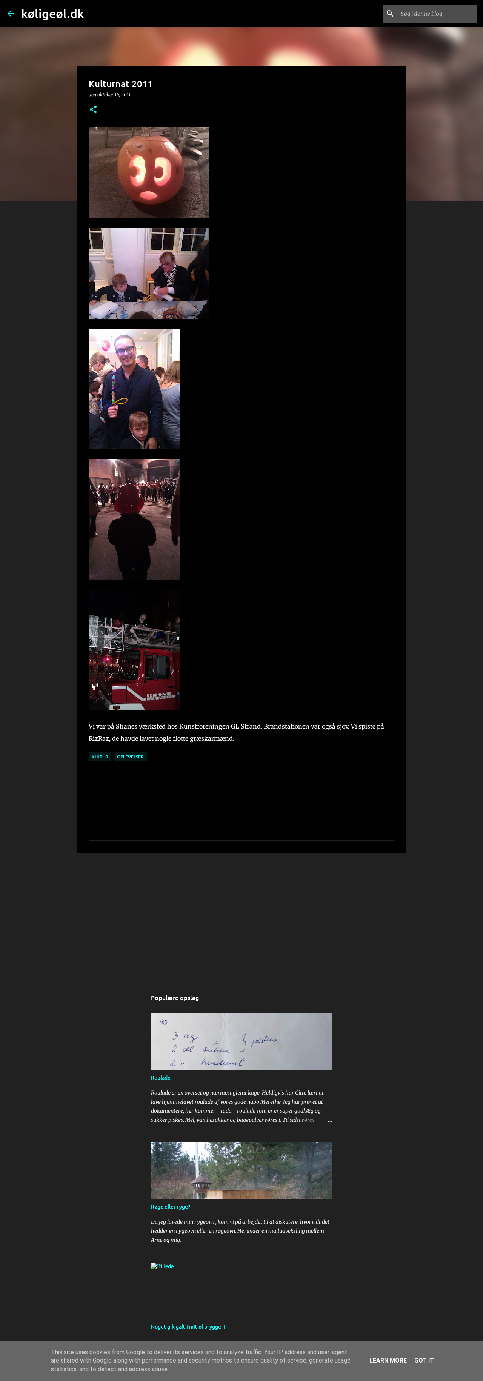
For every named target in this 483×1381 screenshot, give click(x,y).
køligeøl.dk (52, 13)
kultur (100, 757)
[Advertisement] (241, 917)
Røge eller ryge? (170, 1206)
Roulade (161, 1077)
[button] (93, 110)
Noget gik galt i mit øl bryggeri (188, 1326)
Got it (424, 1360)
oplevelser (130, 757)
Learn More (388, 1360)
